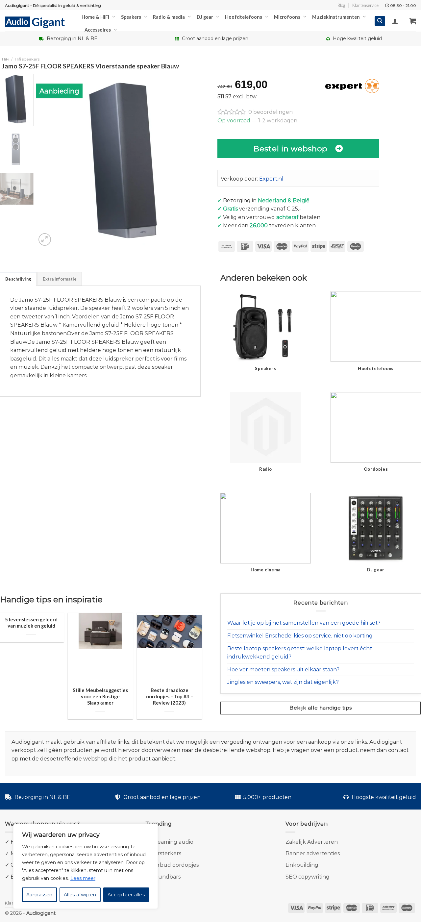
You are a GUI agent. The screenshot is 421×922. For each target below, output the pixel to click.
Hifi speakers (27, 59)
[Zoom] (44, 239)
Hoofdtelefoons (243, 17)
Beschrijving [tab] (18, 279)
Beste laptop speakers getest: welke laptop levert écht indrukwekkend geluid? (299, 652)
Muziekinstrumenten (336, 17)
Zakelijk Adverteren (311, 842)
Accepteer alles (126, 895)
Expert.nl (271, 179)
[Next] (198, 160)
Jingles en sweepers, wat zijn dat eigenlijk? (283, 682)
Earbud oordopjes (175, 865)
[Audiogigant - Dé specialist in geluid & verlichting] (38, 21)
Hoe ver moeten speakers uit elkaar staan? (283, 669)
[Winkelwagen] (412, 21)
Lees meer (82, 878)
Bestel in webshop (290, 148)
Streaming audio (171, 842)
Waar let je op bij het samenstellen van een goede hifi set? (304, 623)
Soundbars (166, 877)
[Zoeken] (380, 21)
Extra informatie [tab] (60, 279)
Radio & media (169, 17)
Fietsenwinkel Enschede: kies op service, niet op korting (300, 636)
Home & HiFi (95, 17)
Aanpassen (39, 895)
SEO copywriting (307, 877)
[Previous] (48, 160)
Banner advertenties (312, 853)
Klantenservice (365, 5)
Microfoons (287, 17)
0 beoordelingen (270, 112)
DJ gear (205, 17)
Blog (341, 5)
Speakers (131, 17)
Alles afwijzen (80, 895)
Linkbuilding (301, 865)
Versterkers (166, 853)
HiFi (5, 59)
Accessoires (98, 30)
